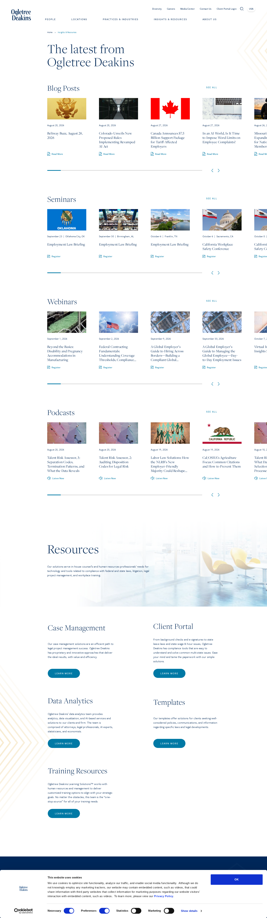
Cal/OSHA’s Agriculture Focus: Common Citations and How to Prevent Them (222, 461)
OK (236, 879)
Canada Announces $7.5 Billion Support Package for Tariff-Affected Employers (168, 139)
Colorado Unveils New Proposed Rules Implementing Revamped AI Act (117, 139)
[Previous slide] (212, 170)
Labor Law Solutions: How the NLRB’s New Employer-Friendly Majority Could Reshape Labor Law (170, 464)
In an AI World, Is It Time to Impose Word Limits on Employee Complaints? (221, 137)
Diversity (157, 9)
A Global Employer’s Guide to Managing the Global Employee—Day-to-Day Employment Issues (222, 353)
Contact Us (206, 9)
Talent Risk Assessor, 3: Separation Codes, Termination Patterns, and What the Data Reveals (65, 464)
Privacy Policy (163, 896)
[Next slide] (219, 170)
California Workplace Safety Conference (218, 246)
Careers (171, 9)
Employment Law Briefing (66, 244)
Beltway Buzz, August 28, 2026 (65, 135)
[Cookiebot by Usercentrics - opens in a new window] (23, 911)
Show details (189, 910)
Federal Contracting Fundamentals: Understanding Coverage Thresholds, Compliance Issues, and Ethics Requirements (117, 353)
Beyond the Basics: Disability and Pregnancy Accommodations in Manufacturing (65, 353)
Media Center (187, 9)
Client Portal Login (226, 9)
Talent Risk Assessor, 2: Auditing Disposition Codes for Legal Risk (115, 461)
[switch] (104, 911)
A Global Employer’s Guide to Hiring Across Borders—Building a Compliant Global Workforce (167, 353)
